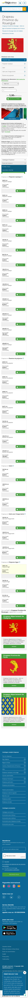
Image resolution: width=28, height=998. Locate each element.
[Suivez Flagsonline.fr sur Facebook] (18, 897)
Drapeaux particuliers (7, 782)
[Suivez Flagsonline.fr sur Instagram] (3, 897)
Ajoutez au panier (15, 98)
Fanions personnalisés (8, 790)
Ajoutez (21, 190)
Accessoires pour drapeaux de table (11, 821)
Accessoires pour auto (8, 824)
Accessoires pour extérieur (9, 818)
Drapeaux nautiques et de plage (10, 772)
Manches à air (5, 796)
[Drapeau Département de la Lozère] (14, 706)
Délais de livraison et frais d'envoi (10, 949)
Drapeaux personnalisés (8, 785)
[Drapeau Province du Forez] (14, 667)
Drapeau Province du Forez (11, 656)
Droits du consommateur (8, 951)
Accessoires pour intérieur (8, 815)
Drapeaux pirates (6, 799)
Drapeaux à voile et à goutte (9, 793)
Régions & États (6, 762)
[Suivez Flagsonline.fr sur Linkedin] (11, 897)
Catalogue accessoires (8, 808)
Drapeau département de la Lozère (13, 695)
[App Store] (14, 933)
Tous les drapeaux (7, 756)
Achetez (14, 646)
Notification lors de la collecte (11, 996)
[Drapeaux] (13, 886)
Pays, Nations (5, 759)
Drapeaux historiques (7, 779)
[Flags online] (8, 886)
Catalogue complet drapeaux (10, 752)
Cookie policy (5, 959)
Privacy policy (5, 956)
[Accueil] (9, 3)
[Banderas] (18, 886)
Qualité (4, 954)
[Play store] (14, 928)
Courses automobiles (7, 775)
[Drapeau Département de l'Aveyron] (14, 628)
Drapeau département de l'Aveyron (13, 617)
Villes (3, 769)
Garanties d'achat (6, 946)
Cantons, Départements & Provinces (11, 766)
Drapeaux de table (7, 802)
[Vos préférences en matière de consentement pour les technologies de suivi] (25, 995)
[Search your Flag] (24, 9)
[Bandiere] (3, 886)
